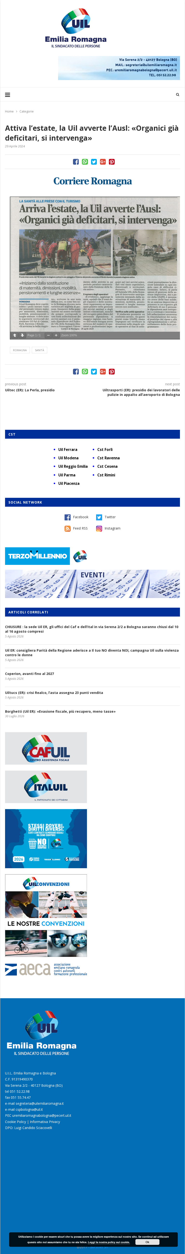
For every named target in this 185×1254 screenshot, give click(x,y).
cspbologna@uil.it (29, 1109)
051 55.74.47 (21, 1097)
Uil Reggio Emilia (73, 466)
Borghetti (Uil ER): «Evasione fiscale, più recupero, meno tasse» (60, 711)
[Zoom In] (56, 335)
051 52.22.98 (20, 1091)
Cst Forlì (104, 449)
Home (9, 111)
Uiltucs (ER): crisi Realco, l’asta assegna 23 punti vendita (54, 692)
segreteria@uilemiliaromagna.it (40, 1103)
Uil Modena (68, 457)
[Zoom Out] (48, 335)
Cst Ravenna (108, 457)
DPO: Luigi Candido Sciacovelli (28, 1127)
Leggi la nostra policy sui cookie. (109, 1242)
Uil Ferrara (67, 449)
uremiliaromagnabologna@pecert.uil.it (41, 1115)
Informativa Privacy (45, 1121)
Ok (147, 1242)
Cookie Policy (15, 1121)
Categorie (27, 111)
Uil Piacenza (68, 483)
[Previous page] (14, 335)
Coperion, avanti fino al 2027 (29, 673)
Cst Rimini (106, 475)
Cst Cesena (107, 466)
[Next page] (22, 335)
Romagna (20, 350)
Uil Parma (66, 475)
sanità (39, 350)
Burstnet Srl (99, 1247)
